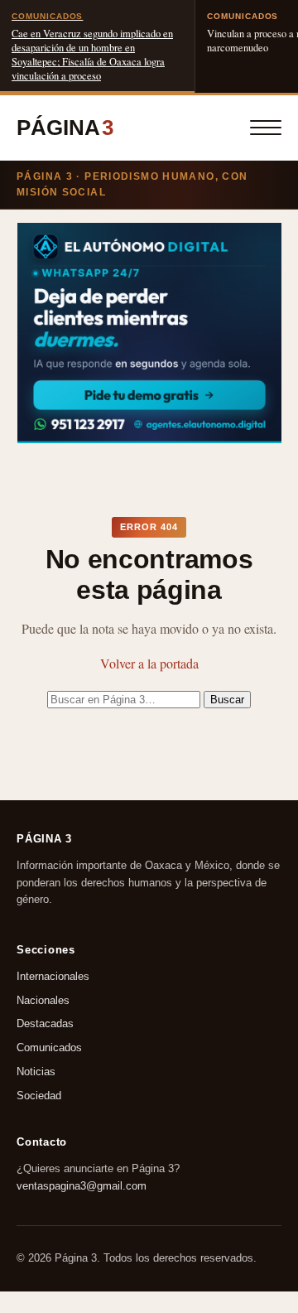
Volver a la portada (149, 663)
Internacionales (53, 976)
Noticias (36, 1071)
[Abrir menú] (265, 127)
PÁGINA (65, 127)
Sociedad (39, 1095)
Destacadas (45, 1024)
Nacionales (43, 1000)
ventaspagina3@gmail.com (82, 1185)
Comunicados (49, 1047)
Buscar (227, 699)
